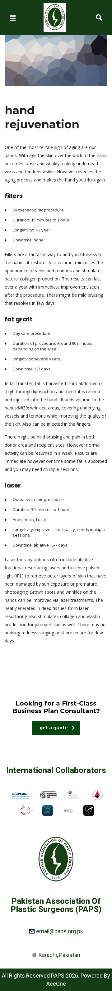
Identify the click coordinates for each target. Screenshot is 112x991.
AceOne (56, 983)
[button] (12, 17)
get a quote (54, 728)
